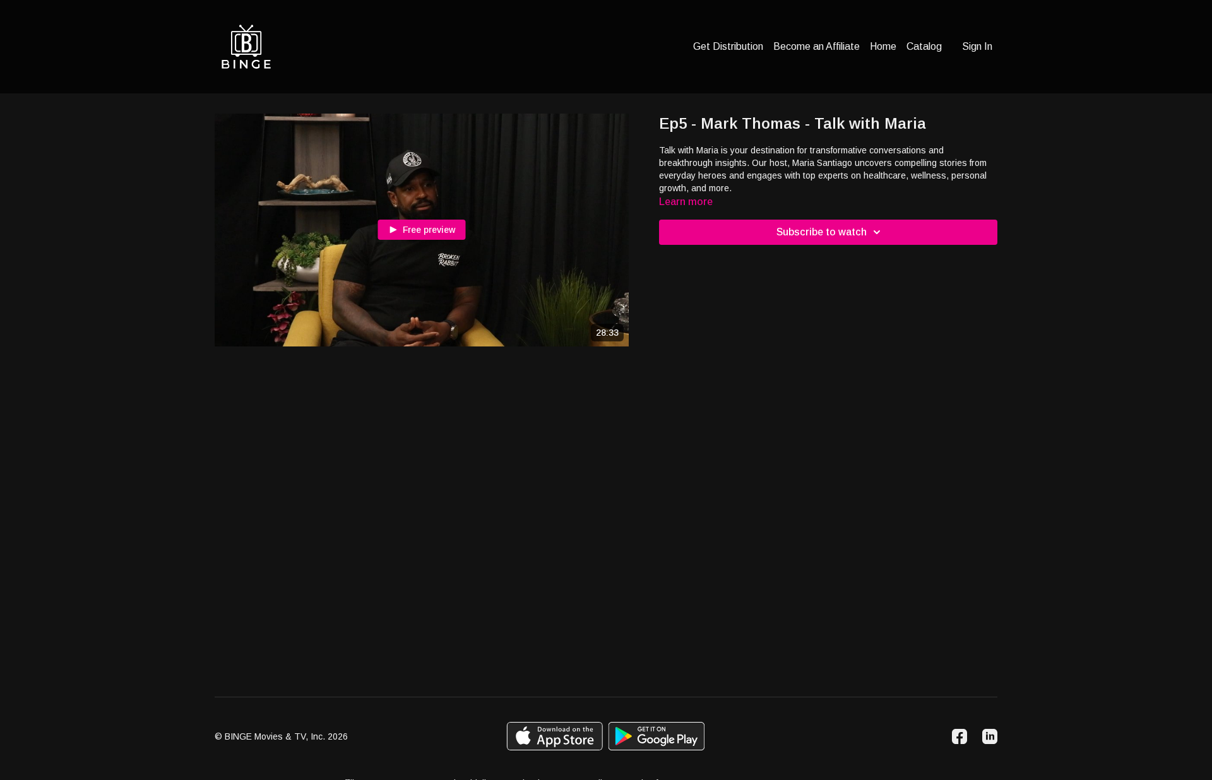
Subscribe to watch (821, 232)
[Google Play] (656, 736)
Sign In (977, 46)
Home (883, 46)
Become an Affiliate (816, 46)
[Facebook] (959, 736)
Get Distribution (728, 46)
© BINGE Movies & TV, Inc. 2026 (281, 736)
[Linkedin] (989, 736)
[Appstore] (554, 736)
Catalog (924, 46)
